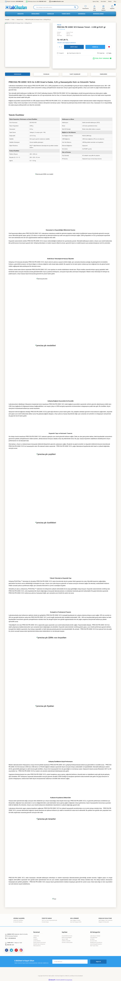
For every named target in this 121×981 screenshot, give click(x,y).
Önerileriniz (103, 74)
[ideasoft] (52, 980)
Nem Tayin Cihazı (94, 945)
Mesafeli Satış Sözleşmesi (39, 944)
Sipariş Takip (96, 1)
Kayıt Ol (98, 961)
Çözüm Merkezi (37, 940)
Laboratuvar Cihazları (95, 936)
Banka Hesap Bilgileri (67, 937)
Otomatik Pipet (93, 937)
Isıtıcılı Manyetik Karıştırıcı (96, 944)
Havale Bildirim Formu (67, 936)
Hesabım (35, 939)
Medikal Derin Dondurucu (96, 942)
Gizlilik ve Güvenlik (66, 940)
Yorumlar (46, 74)
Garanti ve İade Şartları (67, 942)
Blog (115, 1)
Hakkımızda (36, 936)
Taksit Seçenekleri (74, 74)
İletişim (110, 1)
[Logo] (16, 7)
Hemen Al (95, 47)
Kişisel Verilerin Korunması (39, 942)
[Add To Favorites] (109, 47)
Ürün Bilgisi (17, 74)
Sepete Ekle (74, 47)
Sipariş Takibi (65, 939)
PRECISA (68, 34)
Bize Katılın (103, 1)
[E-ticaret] (60, 980)
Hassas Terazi (69, 32)
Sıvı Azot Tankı (93, 940)
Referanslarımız (37, 945)
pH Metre (92, 939)
